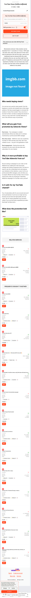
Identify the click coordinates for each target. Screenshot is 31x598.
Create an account (17, 573)
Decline (13, 588)
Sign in (10, 573)
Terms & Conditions (12, 579)
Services (19, 576)
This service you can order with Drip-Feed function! (13, 42)
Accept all (9, 591)
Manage (5, 588)
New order (12, 576)
